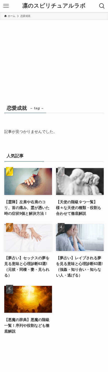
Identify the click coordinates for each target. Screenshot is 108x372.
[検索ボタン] (102, 6)
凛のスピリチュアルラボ (54, 6)
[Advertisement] (54, 65)
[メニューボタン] (6, 6)
